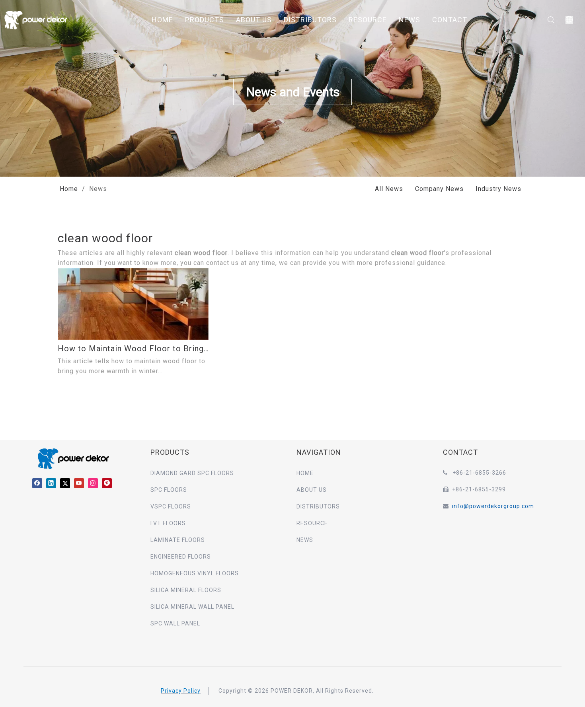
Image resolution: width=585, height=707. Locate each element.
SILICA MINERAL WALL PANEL (192, 607)
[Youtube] (79, 483)
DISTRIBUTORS (310, 20)
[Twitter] (65, 483)
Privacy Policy (181, 691)
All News (389, 189)
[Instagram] (93, 483)
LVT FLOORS (168, 523)
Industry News (498, 189)
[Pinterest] (107, 483)
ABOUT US (254, 20)
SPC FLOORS (168, 490)
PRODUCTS (204, 20)
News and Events (292, 92)
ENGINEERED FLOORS (180, 556)
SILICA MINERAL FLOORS (185, 590)
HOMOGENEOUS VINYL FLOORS (194, 573)
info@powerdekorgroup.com (493, 506)
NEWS (409, 20)
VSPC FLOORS (170, 506)
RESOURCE (368, 20)
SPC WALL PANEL (175, 623)
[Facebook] (37, 483)
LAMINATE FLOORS (177, 540)
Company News (439, 189)
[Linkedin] (51, 483)
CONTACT (449, 20)
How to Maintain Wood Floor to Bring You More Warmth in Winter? (133, 348)
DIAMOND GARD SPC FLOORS (192, 473)
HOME (162, 20)
